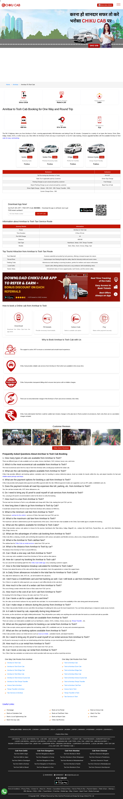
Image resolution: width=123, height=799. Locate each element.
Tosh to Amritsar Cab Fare (72, 685)
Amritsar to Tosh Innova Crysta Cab (18, 678)
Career (76, 791)
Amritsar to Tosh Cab (14, 663)
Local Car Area (97, 743)
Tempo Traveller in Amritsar (15, 689)
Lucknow (59, 729)
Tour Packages (88, 739)
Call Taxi (81, 741)
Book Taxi (37, 743)
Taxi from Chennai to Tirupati (99, 760)
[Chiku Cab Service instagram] (60, 778)
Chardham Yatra (48, 743)
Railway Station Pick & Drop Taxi (20, 743)
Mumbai (67, 729)
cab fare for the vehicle (19, 515)
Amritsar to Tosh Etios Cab (15, 674)
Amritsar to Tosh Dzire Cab (15, 666)
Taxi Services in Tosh (71, 696)
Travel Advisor (47, 791)
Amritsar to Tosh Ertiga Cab (16, 670)
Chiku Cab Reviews (58, 720)
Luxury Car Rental (22, 741)
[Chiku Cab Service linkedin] (65, 778)
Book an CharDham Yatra (60, 713)
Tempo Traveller (77, 621)
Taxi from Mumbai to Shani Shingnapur (72, 757)
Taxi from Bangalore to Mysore (45, 753)
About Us (42, 789)
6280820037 (60, 775)
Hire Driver (93, 716)
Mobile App (64, 791)
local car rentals (43, 634)
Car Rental (16, 739)
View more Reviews (61, 448)
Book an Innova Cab (96, 710)
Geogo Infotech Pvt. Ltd (87, 796)
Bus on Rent (53, 739)
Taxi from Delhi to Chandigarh (21, 760)
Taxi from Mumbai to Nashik (72, 764)
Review (49, 789)
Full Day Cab (54, 746)
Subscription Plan (103, 739)
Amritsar (15, 84)
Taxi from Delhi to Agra (21, 753)
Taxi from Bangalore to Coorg (45, 757)
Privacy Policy (26, 789)
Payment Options (92, 789)
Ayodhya (99, 729)
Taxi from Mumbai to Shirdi (72, 753)
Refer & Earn (103, 789)
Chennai (36, 729)
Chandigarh (44, 729)
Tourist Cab (76, 739)
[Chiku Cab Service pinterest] (64, 778)
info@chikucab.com (73, 775)
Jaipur (74, 729)
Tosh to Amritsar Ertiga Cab (73, 670)
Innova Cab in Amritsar (14, 685)
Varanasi (81, 729)
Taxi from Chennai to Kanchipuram (99, 767)
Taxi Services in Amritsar (15, 693)
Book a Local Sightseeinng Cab (16, 716)
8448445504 (48, 775)
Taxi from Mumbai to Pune (72, 767)
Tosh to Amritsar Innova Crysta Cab (75, 678)
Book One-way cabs (13, 720)
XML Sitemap (28, 791)
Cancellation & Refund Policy (62, 789)
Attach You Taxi (95, 713)
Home (8, 84)
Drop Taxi (89, 741)
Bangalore (27, 729)
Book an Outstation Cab (14, 713)
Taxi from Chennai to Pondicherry (99, 757)
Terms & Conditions (14, 789)
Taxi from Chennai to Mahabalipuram (99, 764)
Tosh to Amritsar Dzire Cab (72, 666)
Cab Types (72, 741)
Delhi (53, 729)
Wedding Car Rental (64, 743)
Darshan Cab (62, 741)
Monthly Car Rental (38, 741)
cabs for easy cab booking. (10, 138)
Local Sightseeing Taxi (30, 739)
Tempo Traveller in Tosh (71, 693)
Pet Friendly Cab (66, 746)
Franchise (56, 791)
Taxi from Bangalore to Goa (45, 767)
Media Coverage (94, 791)
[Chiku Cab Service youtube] (62, 778)
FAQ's (35, 791)
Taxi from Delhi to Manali (21, 767)
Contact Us (35, 789)
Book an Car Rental (58, 710)
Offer (40, 791)
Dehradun (108, 729)
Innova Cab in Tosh (70, 689)
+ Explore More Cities (61, 734)
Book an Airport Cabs (58, 716)
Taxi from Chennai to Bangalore (99, 753)
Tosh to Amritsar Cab (71, 663)
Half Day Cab (109, 743)
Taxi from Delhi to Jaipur (21, 757)
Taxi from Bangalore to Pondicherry (45, 764)
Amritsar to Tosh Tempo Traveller (17, 681)
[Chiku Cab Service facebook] (58, 778)
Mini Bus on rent (101, 741)
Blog (70, 791)
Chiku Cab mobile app (38, 563)
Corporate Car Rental (81, 743)
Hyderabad (90, 729)
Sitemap (111, 789)
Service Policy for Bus (78, 789)
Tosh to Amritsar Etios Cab (72, 674)
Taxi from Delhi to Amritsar (21, 764)
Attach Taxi (51, 741)
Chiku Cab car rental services (24, 543)
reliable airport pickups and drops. (13, 476)
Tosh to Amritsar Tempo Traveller (74, 681)
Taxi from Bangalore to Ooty (45, 760)
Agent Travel (83, 791)
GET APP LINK (41, 213)
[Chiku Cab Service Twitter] (56, 778)
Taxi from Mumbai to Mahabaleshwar (72, 760)
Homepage (10, 710)
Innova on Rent (65, 739)
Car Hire (44, 739)
